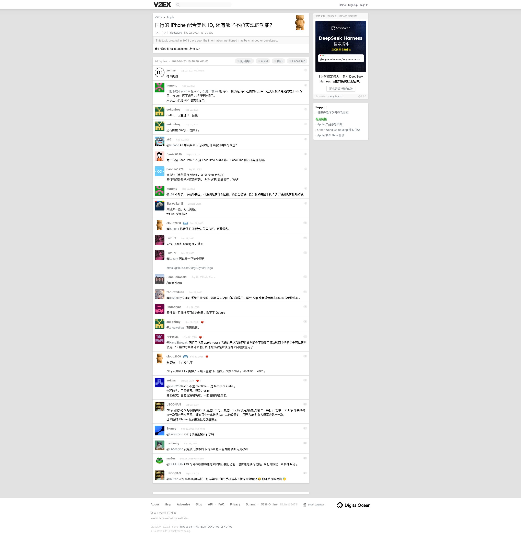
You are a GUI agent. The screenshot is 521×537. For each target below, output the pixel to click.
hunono (171, 85)
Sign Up (353, 5)
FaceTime (298, 61)
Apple (170, 17)
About (155, 504)
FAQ (221, 504)
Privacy (235, 504)
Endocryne (174, 307)
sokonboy (173, 109)
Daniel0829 (174, 154)
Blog (199, 504)
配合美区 (246, 61)
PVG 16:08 (200, 526)
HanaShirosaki (176, 277)
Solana (250, 504)
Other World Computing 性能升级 (338, 130)
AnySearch (336, 96)
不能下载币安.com (178, 91)
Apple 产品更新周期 (330, 124)
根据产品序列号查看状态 (333, 112)
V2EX (158, 17)
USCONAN (173, 404)
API (210, 504)
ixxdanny (172, 443)
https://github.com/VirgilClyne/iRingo (189, 268)
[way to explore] (163, 4)
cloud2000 (176, 32)
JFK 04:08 (226, 526)
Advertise (183, 504)
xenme (171, 70)
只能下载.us (210, 91)
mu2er (170, 458)
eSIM (264, 61)
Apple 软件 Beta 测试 (330, 135)
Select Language (315, 504)
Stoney (171, 428)
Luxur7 (171, 238)
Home (342, 5)
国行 (279, 61)
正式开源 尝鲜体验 (341, 89)
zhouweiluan (175, 292)
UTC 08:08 (186, 526)
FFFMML (172, 337)
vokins (171, 380)
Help (168, 504)
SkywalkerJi (174, 203)
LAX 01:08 (213, 526)
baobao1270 (175, 169)
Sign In (364, 5)
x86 (168, 139)
